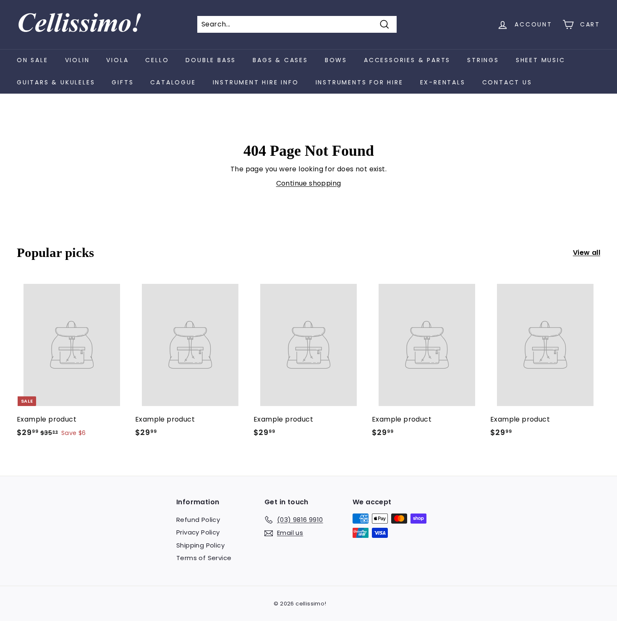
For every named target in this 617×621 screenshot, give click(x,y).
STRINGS (483, 60)
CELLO (157, 60)
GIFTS (122, 82)
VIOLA (117, 60)
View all (586, 252)
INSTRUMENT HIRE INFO (256, 82)
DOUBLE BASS (211, 60)
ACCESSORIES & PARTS (407, 60)
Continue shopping (308, 183)
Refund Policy (198, 519)
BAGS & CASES (280, 60)
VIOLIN (77, 60)
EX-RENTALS (442, 82)
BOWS (336, 60)
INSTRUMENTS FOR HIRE (359, 82)
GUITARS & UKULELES (56, 82)
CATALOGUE (173, 82)
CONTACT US (507, 82)
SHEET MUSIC (540, 60)
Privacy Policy (198, 532)
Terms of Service (203, 557)
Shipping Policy (200, 545)
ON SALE (32, 60)
